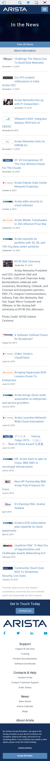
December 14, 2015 (23, 108)
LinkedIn (31, 633)
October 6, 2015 (9, 191)
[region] (25, 742)
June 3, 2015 (8, 471)
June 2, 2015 (8, 493)
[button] (20, 3)
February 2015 (8, 557)
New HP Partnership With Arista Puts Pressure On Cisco (24, 485)
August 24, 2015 (9, 343)
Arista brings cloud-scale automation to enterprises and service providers (24, 399)
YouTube (45, 633)
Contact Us (25, 611)
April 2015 (7, 512)
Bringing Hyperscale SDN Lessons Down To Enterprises (24, 376)
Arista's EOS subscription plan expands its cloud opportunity (24, 527)
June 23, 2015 (8, 425)
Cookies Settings (25, 748)
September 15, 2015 (11, 251)
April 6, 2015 (7, 535)
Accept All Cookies (25, 756)
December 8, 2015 (10, 131)
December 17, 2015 (10, 67)
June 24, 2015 (8, 362)
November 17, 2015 (10, 149)
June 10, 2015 (8, 448)
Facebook (4, 633)
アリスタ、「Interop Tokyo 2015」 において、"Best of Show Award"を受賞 (22, 440)
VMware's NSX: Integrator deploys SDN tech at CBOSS (24, 123)
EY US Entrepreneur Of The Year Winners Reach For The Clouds (23, 164)
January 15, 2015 (10, 580)
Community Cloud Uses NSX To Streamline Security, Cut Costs (23, 572)
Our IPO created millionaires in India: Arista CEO (21, 81)
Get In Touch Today (25, 604)
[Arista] (15, 9)
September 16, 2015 (11, 228)
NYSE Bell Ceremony (27, 261)
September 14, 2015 (23, 265)
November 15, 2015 (10, 172)
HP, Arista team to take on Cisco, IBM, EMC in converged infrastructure (24, 463)
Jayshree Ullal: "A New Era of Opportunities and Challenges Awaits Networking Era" (25, 549)
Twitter (18, 633)
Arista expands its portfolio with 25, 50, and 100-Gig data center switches (23, 243)
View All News (25, 44)
